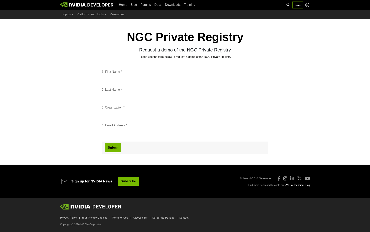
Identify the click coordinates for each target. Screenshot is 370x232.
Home (123, 4)
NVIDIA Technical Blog (297, 185)
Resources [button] (117, 14)
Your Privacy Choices (94, 217)
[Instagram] (285, 178)
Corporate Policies (163, 217)
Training (189, 4)
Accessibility (140, 217)
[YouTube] (307, 178)
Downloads (173, 4)
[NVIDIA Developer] (87, 4)
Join (298, 5)
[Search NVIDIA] (288, 4)
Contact (183, 217)
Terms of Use (120, 217)
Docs (157, 4)
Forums (145, 4)
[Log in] (307, 4)
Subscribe (128, 181)
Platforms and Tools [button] (90, 14)
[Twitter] (299, 178)
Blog (134, 4)
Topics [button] (66, 14)
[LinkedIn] (292, 178)
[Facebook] (279, 178)
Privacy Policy (68, 217)
